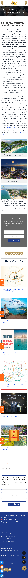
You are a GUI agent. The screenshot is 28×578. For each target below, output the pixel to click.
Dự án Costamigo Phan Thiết (11, 555)
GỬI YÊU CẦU (14, 240)
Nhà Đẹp (14, 10)
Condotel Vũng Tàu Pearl (10, 553)
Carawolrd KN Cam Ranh (10, 558)
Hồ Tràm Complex (11, 127)
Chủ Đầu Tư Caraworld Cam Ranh (13, 416)
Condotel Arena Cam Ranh (10, 550)
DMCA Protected (5, 526)
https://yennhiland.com (14, 522)
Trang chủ (6, 10)
